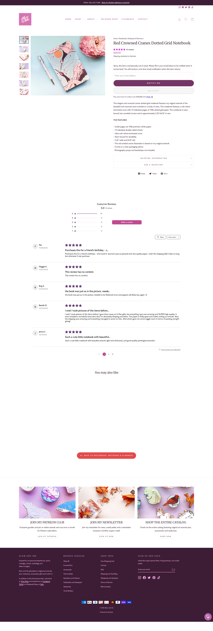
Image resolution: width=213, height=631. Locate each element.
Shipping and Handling (109, 574)
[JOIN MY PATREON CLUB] (47, 502)
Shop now (165, 536)
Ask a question (153, 165)
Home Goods (68, 574)
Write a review (127, 222)
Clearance (128, 19)
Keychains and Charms (71, 578)
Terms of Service (106, 582)
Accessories (67, 570)
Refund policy (106, 587)
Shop (78, 19)
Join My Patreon (47, 536)
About (91, 19)
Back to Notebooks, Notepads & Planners (108, 455)
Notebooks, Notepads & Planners (131, 38)
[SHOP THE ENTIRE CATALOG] (165, 502)
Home (68, 19)
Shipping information (153, 158)
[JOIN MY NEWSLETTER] (106, 502)
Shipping (116, 56)
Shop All (66, 561)
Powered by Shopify (106, 612)
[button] (119, 49)
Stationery (67, 587)
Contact (143, 19)
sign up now (106, 536)
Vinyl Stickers (68, 591)
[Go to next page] (113, 354)
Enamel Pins (67, 565)
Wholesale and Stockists (109, 578)
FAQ (102, 570)
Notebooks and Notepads (72, 582)
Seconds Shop (109, 19)
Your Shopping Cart (107, 561)
